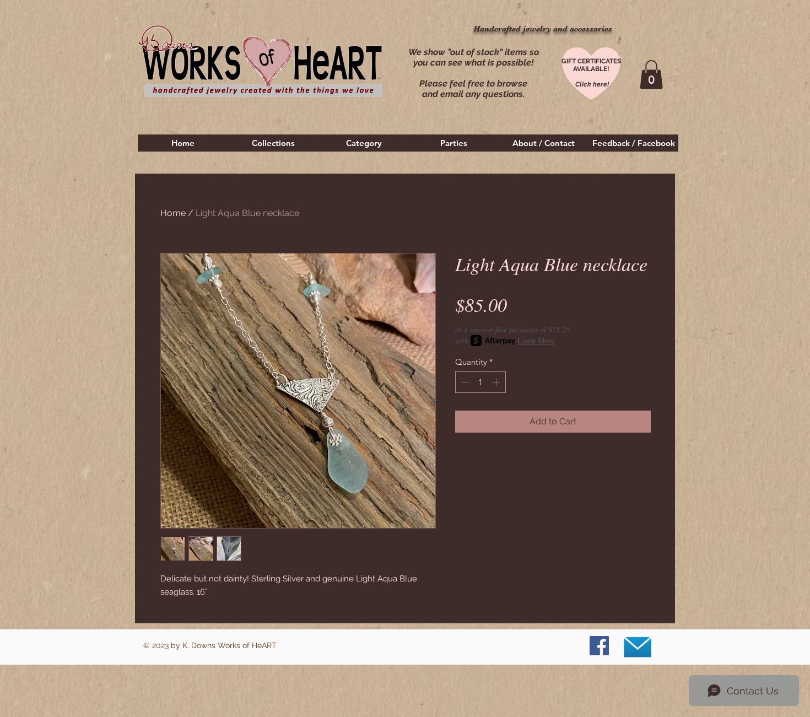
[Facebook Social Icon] (599, 645)
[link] (651, 74)
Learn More (535, 340)
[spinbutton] (481, 382)
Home (173, 213)
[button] (273, 143)
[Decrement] (464, 382)
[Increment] (497, 382)
